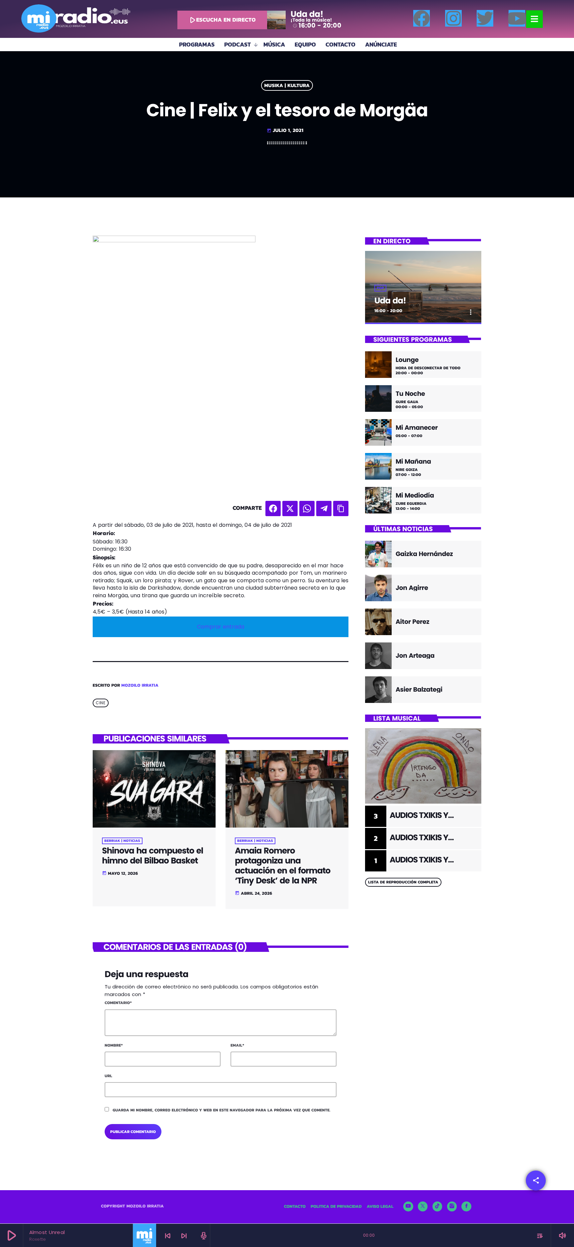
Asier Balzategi (419, 689)
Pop (380, 288)
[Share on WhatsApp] (307, 508)
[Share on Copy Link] (340, 508)
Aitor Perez (412, 621)
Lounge (407, 360)
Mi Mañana (413, 462)
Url (108, 1076)
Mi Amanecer (417, 428)
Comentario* (118, 1003)
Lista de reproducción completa (403, 882)
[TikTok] (437, 1206)
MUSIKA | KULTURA (287, 85)
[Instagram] (453, 18)
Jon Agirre (412, 587)
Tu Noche (410, 394)
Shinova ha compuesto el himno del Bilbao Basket (152, 855)
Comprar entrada (220, 626)
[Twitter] (485, 18)
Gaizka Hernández (424, 553)
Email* (237, 1045)
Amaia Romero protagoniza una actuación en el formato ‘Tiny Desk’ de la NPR (282, 865)
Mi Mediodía (415, 496)
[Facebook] (421, 18)
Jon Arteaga (415, 655)
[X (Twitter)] (423, 1206)
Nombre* (114, 1045)
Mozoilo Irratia (139, 685)
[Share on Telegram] (324, 508)
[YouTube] (408, 1206)
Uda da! (390, 300)
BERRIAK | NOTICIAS (122, 841)
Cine (100, 703)
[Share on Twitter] (290, 508)
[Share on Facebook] (273, 508)
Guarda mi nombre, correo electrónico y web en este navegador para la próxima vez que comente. (222, 1110)
